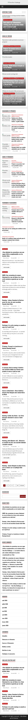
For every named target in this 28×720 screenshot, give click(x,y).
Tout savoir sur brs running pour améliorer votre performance (14, 229)
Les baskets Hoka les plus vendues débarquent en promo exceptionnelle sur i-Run (13, 553)
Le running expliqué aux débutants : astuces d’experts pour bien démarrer (13, 578)
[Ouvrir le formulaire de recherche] (25, 6)
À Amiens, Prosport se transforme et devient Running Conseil (12, 347)
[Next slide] (25, 12)
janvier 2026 (5, 625)
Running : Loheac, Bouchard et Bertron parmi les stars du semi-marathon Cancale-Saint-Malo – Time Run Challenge (13, 574)
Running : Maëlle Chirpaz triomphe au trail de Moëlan (13, 67)
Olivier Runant (7, 28)
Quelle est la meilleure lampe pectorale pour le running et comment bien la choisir (13, 239)
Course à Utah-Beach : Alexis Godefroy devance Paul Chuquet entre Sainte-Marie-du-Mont (13, 392)
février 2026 (5, 622)
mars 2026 (4, 618)
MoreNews (23, 716)
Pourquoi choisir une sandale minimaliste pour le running (6, 147)
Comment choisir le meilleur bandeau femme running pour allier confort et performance (6, 138)
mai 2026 (4, 611)
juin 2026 (4, 608)
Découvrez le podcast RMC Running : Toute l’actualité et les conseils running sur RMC (12, 566)
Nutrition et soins (8, 20)
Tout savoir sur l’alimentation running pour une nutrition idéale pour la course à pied (13, 24)
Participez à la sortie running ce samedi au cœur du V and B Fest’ (14, 326)
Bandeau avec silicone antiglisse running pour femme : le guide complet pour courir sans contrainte (6, 118)
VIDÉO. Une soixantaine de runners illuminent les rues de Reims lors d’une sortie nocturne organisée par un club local (13, 278)
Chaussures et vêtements (17, 114)
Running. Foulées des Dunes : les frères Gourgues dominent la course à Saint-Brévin (13, 417)
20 (17, 485)
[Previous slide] (23, 12)
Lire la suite (7, 268)
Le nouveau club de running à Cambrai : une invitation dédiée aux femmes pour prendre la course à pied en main (13, 369)
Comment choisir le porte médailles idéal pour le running (6, 210)
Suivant (22, 485)
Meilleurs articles (19, 78)
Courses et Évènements (15, 46)
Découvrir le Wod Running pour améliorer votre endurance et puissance (6, 220)
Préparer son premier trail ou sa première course (12, 50)
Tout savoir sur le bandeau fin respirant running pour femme (6, 128)
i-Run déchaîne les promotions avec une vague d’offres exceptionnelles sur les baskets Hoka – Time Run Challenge (14, 548)
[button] (2, 6)
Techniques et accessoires (17, 208)
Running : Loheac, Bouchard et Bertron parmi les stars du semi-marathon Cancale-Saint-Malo (13, 302)
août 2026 (4, 600)
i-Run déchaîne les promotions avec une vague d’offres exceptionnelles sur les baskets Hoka (13, 254)
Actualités (6, 46)
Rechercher (5, 492)
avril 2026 (4, 615)
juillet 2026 (5, 604)
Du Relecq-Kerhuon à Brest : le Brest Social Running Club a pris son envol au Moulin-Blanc (13, 83)
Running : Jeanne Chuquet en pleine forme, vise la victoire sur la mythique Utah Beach (14, 467)
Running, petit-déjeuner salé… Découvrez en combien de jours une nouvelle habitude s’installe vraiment (14, 442)
